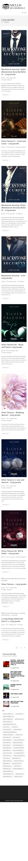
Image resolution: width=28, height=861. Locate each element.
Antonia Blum (19, 719)
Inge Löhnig (7, 742)
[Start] (1, 22)
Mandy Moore (7, 761)
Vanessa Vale (18, 776)
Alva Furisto (19, 714)
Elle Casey (16, 737)
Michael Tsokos (18, 761)
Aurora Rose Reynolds (9, 724)
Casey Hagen (7, 729)
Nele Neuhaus (7, 766)
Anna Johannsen (8, 716)
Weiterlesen (6, 94)
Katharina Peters (19, 747)
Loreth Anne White (19, 755)
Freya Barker (7, 740)
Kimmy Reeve (7, 750)
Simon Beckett (7, 776)
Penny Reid (17, 766)
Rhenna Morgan (18, 768)
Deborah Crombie (8, 734)
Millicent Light (16, 763)
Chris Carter (17, 729)
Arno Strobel (7, 721)
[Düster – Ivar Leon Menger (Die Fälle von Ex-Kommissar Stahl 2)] (6, 664)
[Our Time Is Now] (6, 696)
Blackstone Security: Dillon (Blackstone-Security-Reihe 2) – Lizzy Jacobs (13, 207)
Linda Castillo (7, 753)
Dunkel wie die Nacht (15, 685)
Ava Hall (15, 727)
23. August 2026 (14, 667)
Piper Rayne (7, 768)
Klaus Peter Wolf (18, 750)
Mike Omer (6, 763)
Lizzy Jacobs (6, 22)
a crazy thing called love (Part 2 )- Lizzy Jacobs (12, 619)
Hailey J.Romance (19, 740)
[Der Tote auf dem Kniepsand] (6, 704)
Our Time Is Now (16, 694)
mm (4, 78)
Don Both (19, 734)
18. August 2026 (14, 680)
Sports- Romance (7, 80)
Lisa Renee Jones (19, 753)
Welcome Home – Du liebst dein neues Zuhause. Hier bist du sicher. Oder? (17, 674)
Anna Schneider (8, 719)
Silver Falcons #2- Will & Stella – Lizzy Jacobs (12, 552)
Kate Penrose (7, 747)
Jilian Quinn (6, 745)
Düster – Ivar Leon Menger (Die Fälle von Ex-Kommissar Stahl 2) (17, 662)
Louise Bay (6, 758)
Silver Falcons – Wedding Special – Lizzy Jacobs (12, 413)
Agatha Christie (8, 714)
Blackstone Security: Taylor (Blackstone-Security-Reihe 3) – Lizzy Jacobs (13, 72)
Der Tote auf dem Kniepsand (16, 702)
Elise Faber (7, 737)
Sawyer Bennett (8, 774)
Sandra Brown (8, 771)
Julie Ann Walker (18, 745)
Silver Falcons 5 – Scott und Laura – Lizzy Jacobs (13, 142)
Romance (20, 213)
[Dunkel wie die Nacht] (6, 687)
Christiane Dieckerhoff (9, 732)
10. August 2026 (14, 689)
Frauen (20, 624)
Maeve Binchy (16, 758)
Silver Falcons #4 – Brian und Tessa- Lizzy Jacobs (12, 345)
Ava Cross (6, 727)
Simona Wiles (20, 774)
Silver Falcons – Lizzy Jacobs (13, 584)
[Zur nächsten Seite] (24, 647)
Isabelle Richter (18, 742)
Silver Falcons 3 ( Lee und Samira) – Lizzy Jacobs (12, 481)
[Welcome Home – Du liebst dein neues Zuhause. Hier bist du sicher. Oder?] (6, 676)
